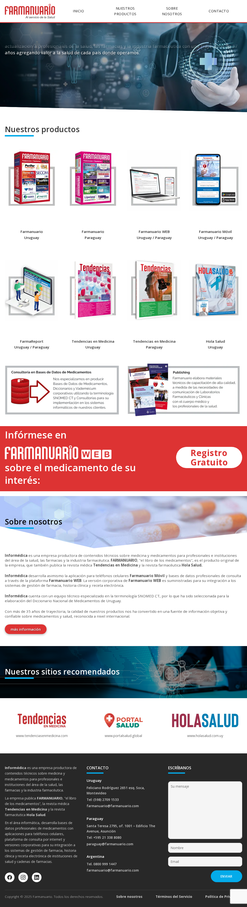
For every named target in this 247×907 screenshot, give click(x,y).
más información (26, 629)
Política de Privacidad (223, 896)
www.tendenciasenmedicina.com (42, 735)
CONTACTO (219, 11)
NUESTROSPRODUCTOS (125, 11)
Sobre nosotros (129, 896)
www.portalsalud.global (123, 735)
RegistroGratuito (209, 457)
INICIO (78, 11)
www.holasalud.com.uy (205, 735)
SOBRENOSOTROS (172, 11)
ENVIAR (226, 876)
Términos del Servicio (174, 896)
